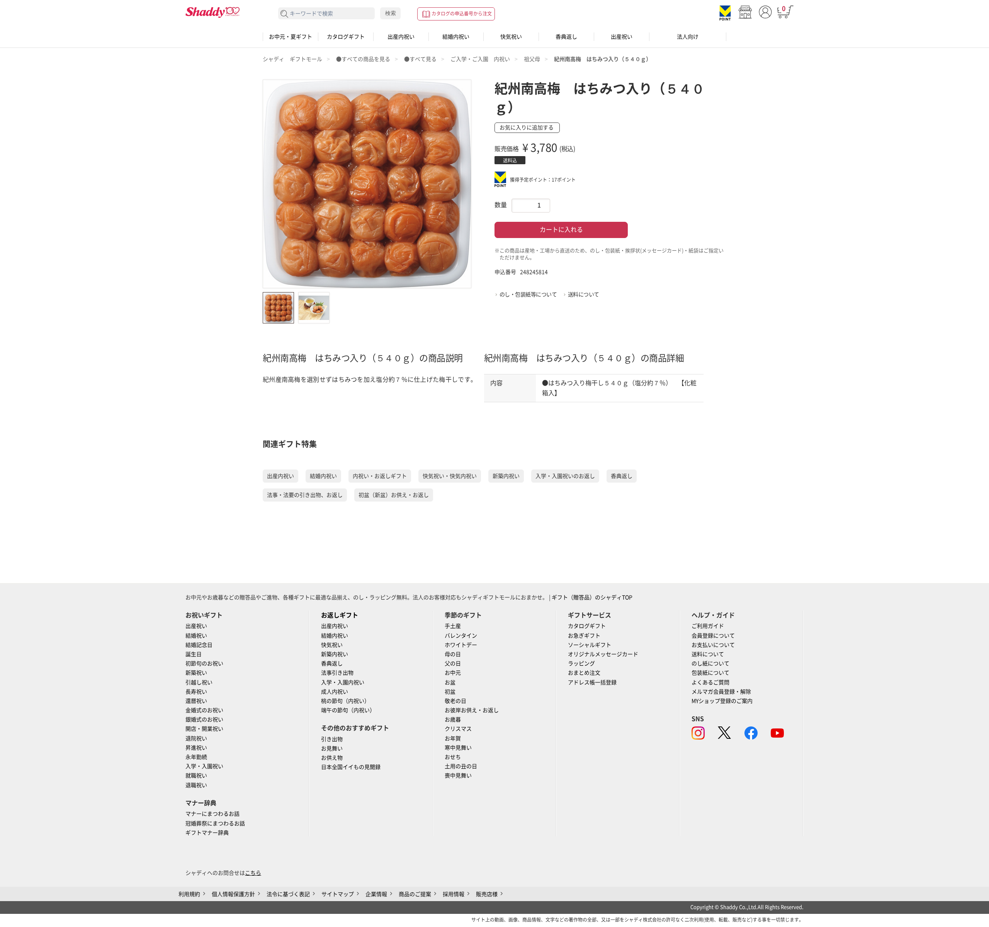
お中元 (453, 672)
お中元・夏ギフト (290, 36)
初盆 (450, 691)
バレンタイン (461, 635)
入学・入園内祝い (342, 682)
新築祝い (196, 672)
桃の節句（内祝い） (345, 701)
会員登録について (713, 635)
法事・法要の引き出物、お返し (305, 495)
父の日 (453, 663)
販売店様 (487, 894)
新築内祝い (506, 476)
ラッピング (581, 663)
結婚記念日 (198, 645)
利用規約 (189, 894)
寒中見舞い (458, 747)
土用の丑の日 (461, 766)
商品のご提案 (415, 894)
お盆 (450, 682)
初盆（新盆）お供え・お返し (394, 495)
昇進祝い (196, 747)
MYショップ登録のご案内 (722, 701)
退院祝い (196, 738)
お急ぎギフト (584, 635)
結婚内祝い (455, 36)
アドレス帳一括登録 (592, 682)
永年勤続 (196, 757)
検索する (284, 14)
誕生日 (193, 654)
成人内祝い (334, 691)
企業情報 (376, 894)
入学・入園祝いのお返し (565, 476)
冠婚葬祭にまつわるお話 (215, 823)
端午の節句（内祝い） (348, 710)
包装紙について (710, 672)
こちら (253, 873)
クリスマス (458, 728)
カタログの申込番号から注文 (462, 13)
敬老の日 (455, 701)
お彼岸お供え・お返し (472, 710)
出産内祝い (401, 36)
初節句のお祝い (204, 663)
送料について (583, 294)
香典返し (566, 36)
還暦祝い (196, 701)
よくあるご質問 (710, 682)
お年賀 (453, 738)
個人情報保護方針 (233, 894)
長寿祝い (196, 691)
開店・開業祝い (204, 728)
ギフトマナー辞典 (207, 832)
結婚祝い (196, 635)
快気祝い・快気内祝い (450, 476)
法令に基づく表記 (288, 894)
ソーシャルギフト (589, 645)
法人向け (687, 36)
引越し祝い (198, 682)
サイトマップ (337, 894)
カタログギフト (346, 36)
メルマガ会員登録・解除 (721, 691)
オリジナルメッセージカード (603, 654)
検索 (390, 13)
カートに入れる (561, 229)
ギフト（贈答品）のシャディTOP (592, 597)
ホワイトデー (461, 645)
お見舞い (332, 748)
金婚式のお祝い (204, 710)
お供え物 (332, 757)
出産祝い (621, 36)
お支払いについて (713, 645)
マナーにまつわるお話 (212, 813)
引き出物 (332, 739)
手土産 (453, 626)
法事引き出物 (337, 672)
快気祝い (511, 36)
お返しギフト (339, 615)
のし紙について (710, 663)
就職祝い (196, 775)
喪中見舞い (458, 775)
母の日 (453, 654)
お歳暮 (453, 719)
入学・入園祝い (204, 766)
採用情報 (453, 894)
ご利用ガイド (708, 626)
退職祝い (196, 785)
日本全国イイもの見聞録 (351, 767)
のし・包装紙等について (528, 294)
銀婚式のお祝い (204, 719)
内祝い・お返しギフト (380, 476)
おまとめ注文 (584, 672)
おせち (453, 757)
